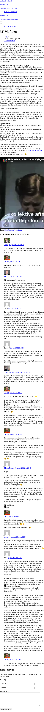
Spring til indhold (6, 1)
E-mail (3, 684)
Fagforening (9, 230)
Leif (5, 276)
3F (4, 230)
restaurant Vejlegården (35, 150)
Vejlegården (18, 230)
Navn (2, 680)
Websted (3, 688)
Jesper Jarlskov (9, 372)
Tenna (6, 245)
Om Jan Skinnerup (10, 12)
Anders (6, 537)
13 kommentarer (9, 41)
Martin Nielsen (9, 468)
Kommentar (4, 691)
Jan (7, 37)
